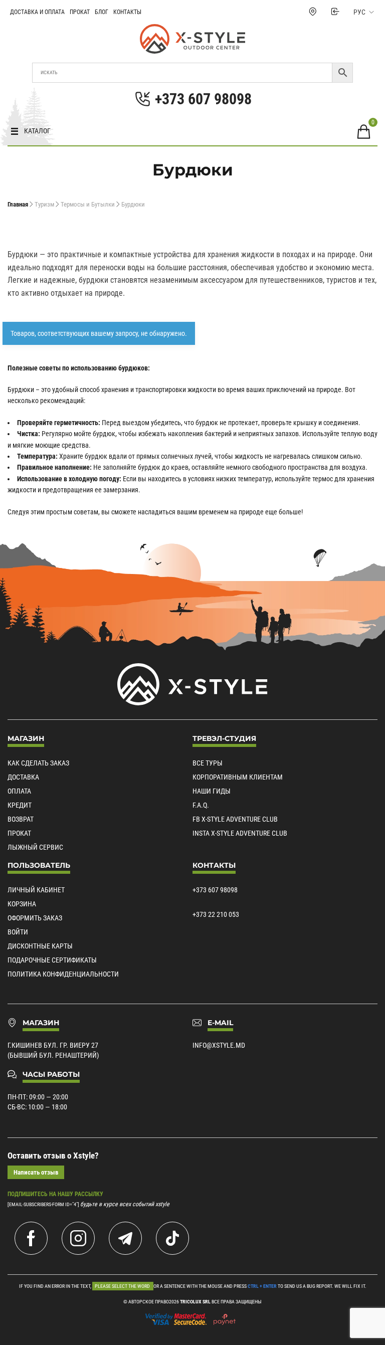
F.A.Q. (200, 805)
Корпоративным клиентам (237, 777)
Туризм (44, 204)
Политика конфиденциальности (63, 974)
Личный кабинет (36, 890)
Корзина (22, 904)
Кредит (20, 805)
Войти (18, 932)
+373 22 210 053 (215, 914)
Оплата (19, 791)
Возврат (21, 819)
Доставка (23, 777)
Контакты (127, 12)
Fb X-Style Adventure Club (235, 819)
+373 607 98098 (215, 890)
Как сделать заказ (38, 763)
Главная (18, 204)
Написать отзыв (36, 1172)
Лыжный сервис (35, 847)
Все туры (207, 763)
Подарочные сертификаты (52, 960)
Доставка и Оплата (37, 12)
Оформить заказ (35, 918)
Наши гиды (211, 791)
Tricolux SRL (195, 1301)
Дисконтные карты (40, 946)
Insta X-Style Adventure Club (239, 833)
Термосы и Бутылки (88, 204)
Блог (101, 12)
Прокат (80, 12)
